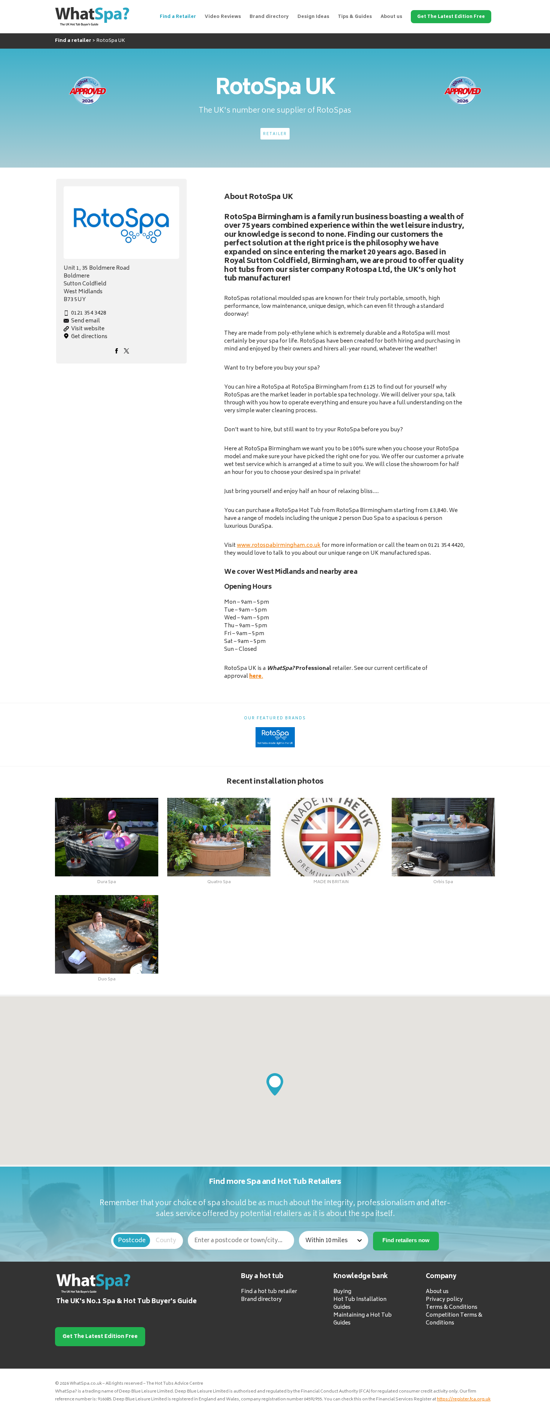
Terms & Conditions (451, 1308)
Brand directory (269, 17)
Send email (85, 321)
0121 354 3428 (88, 313)
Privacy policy (444, 1300)
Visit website (87, 329)
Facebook (116, 350)
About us (391, 17)
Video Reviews (223, 17)
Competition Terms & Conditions (454, 1319)
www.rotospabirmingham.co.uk (279, 545)
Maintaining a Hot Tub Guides (362, 1319)
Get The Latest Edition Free (451, 17)
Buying (342, 1292)
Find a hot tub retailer (269, 1292)
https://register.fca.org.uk (464, 1399)
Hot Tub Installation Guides (359, 1304)
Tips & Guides (355, 17)
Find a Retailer (178, 17)
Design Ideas (313, 17)
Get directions (89, 337)
